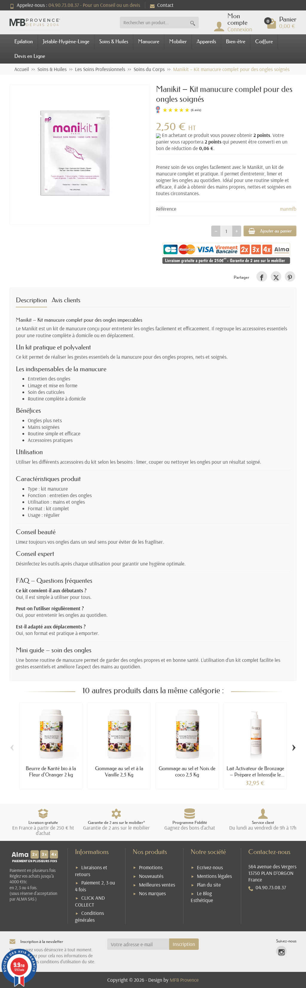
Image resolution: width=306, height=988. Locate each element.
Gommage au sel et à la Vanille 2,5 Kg (119, 771)
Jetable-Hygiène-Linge (66, 41)
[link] (261, 276)
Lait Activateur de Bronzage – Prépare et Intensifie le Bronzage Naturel (255, 774)
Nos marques (152, 893)
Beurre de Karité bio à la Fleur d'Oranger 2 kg (51, 771)
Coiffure (264, 41)
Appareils (206, 41)
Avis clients (66, 300)
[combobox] (153, 22)
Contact (165, 5)
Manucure (148, 41)
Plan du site (209, 884)
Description (31, 300)
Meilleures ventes (157, 884)
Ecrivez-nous (210, 867)
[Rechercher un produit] (193, 22)
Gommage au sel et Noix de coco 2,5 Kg (187, 771)
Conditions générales (89, 916)
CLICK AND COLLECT (90, 901)
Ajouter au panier (276, 231)
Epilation (23, 41)
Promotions (151, 867)
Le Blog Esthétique (202, 896)
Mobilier (178, 41)
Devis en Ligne (29, 56)
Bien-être (235, 41)
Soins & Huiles (113, 41)
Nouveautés (151, 876)
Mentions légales (214, 876)
